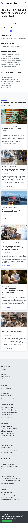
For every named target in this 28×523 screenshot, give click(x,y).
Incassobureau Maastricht (8, 496)
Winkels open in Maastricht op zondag (11, 81)
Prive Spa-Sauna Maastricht (8, 494)
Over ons (3, 374)
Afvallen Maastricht (6, 397)
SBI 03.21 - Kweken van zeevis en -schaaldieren (13, 38)
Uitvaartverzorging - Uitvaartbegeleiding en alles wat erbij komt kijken (13, 290)
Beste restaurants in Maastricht (9, 79)
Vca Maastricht (5, 463)
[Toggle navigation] (25, 3)
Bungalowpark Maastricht (8, 437)
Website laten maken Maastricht (9, 466)
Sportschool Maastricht (7, 468)
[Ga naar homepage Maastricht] (9, 3)
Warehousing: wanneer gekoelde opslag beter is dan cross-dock (13, 170)
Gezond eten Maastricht (7, 399)
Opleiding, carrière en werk (11, 207)
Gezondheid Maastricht (7, 395)
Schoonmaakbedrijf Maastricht (9, 451)
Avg (2, 378)
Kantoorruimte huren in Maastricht (10, 54)
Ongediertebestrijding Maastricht (10, 499)
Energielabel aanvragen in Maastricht (11, 60)
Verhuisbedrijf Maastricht (7, 418)
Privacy (3, 379)
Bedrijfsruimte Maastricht (7, 497)
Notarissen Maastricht (7, 447)
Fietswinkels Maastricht (7, 390)
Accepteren (7, 520)
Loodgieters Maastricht (7, 414)
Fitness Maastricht (6, 87)
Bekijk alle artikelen (5, 105)
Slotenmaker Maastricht (7, 483)
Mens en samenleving (9, 286)
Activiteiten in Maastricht (7, 77)
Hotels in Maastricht (6, 85)
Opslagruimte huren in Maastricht (10, 58)
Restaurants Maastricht (7, 407)
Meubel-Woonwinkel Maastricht (9, 428)
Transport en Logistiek (10, 167)
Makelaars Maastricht (7, 452)
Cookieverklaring (5, 376)
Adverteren (4, 373)
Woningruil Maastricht (7, 492)
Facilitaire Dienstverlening (11, 126)
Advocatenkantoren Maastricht (9, 482)
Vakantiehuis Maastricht (7, 435)
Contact (3, 371)
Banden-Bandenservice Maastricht (10, 480)
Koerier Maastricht (6, 56)
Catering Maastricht (6, 409)
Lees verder (6, 145)
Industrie (5, 329)
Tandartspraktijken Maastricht (9, 412)
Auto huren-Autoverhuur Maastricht (10, 478)
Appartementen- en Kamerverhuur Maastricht (13, 430)
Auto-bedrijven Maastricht (8, 476)
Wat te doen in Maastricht (8, 75)
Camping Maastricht (6, 431)
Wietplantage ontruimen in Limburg (11, 129)
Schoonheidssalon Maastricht (9, 411)
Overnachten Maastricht (7, 433)
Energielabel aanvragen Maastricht (10, 64)
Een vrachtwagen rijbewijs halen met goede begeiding (13, 211)
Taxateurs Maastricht (6, 449)
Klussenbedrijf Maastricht (7, 445)
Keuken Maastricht (6, 461)
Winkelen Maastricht (6, 426)
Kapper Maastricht (6, 393)
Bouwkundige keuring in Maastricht (10, 62)
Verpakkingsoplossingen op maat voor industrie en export (12, 332)
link (10, 46)
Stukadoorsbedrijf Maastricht (8, 416)
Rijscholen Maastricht (6, 388)
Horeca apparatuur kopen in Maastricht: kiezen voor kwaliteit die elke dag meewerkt (13, 248)
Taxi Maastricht (5, 392)
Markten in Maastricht (7, 83)
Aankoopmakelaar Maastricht (9, 66)
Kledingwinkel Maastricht (7, 464)
